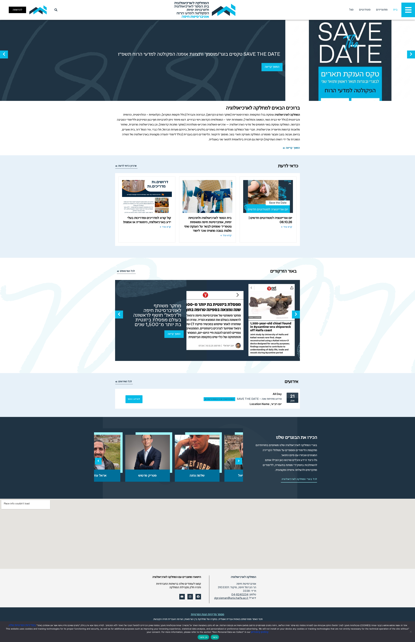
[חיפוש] (55, 10)
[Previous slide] (98, 461)
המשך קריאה (272, 67)
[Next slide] (238, 461)
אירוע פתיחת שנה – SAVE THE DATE (259, 399)
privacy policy (259, 632)
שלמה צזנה (218, 476)
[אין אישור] (411, 631)
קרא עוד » (286, 227)
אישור (214, 637)
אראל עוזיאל (119, 476)
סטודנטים (365, 10)
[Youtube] (182, 596)
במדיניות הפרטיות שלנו (22, 625)
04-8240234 (239, 595)
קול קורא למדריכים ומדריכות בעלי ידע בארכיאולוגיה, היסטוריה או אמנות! (147, 220)
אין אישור (203, 637)
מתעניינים (382, 10)
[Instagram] (190, 596)
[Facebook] (198, 596)
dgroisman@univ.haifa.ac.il (231, 598)
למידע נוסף (134, 399)
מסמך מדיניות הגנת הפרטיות (207, 614)
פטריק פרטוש (168, 476)
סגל (351, 10)
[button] (411, 54)
